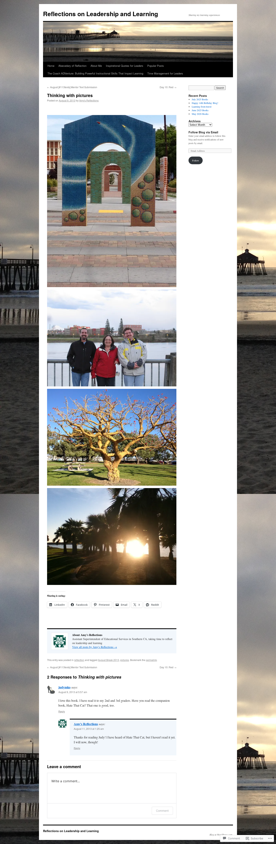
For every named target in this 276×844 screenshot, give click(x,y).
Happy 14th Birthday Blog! (205, 103)
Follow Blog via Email (203, 132)
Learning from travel (201, 106)
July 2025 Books (200, 99)
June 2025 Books (200, 110)
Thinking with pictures (70, 95)
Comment (162, 810)
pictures (124, 660)
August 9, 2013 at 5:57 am (72, 692)
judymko (64, 687)
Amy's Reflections (89, 100)
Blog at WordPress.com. (221, 834)
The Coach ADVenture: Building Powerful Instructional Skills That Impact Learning (95, 73)
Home (50, 66)
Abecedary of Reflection (72, 66)
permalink (151, 660)
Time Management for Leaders (165, 73)
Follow (195, 160)
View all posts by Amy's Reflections (94, 647)
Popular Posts (155, 66)
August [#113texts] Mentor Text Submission (72, 87)
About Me (96, 66)
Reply (61, 711)
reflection (79, 660)
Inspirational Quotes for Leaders (124, 66)
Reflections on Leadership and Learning (100, 13)
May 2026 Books (200, 113)
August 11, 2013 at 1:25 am (89, 728)
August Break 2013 (108, 660)
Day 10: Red (168, 87)
